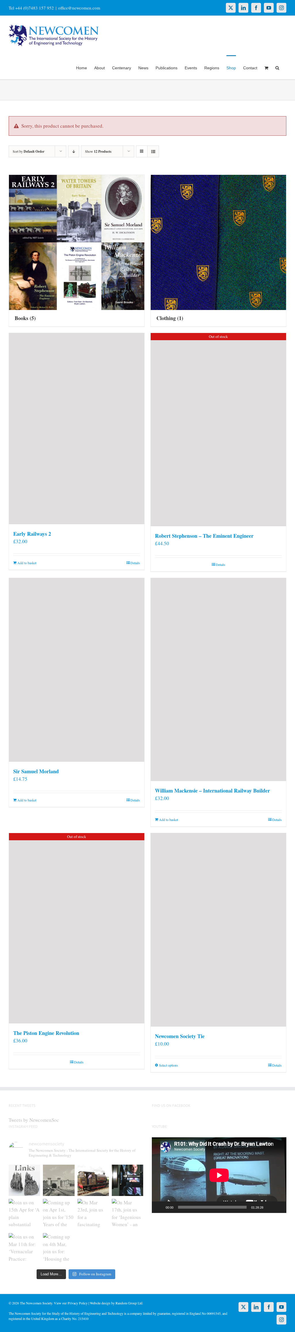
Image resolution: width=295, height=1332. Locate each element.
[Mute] (270, 1207)
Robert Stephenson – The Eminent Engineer (204, 535)
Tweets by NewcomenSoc (34, 1120)
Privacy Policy (78, 1303)
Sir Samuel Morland (36, 771)
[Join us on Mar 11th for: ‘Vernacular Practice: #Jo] (24, 1248)
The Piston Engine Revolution (46, 1033)
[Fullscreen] (279, 1207)
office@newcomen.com (79, 8)
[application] (219, 1175)
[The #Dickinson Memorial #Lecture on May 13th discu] (58, 1180)
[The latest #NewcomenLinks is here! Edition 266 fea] (24, 1180)
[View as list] (153, 151)
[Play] (159, 1207)
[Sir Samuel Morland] (76, 670)
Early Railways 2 (32, 533)
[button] (277, 67)
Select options (168, 1065)
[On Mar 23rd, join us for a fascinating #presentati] (93, 1214)
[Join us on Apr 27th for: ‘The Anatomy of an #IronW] (93, 1180)
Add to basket (26, 562)
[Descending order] (73, 151)
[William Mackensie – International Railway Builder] (218, 679)
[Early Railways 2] (76, 428)
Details (135, 562)
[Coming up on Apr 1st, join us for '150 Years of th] (58, 1214)
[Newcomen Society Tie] (218, 930)
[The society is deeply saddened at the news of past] (127, 1180)
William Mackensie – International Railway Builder (212, 790)
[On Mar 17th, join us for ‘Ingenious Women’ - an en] (127, 1214)
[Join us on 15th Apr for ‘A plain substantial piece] (24, 1214)
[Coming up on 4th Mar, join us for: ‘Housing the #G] (58, 1248)
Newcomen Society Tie (180, 1036)
